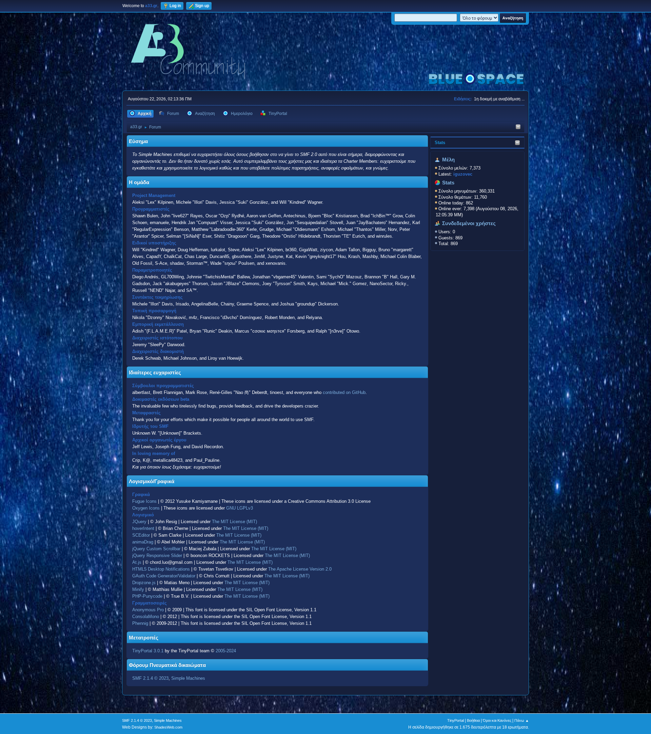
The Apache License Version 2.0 (300, 569)
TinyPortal (455, 720)
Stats (440, 142)
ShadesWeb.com (168, 727)
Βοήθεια (473, 720)
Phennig (140, 623)
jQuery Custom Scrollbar (156, 548)
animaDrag (142, 541)
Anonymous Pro (148, 609)
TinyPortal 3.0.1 (147, 650)
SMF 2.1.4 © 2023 (150, 678)
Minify (138, 589)
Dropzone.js (144, 582)
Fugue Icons (144, 501)
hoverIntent (143, 528)
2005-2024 (226, 650)
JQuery (139, 521)
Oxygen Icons (146, 508)
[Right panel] (518, 127)
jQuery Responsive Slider (157, 555)
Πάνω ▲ (521, 720)
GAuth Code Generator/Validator (163, 575)
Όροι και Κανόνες (497, 720)
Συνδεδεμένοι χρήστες (469, 223)
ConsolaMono (145, 616)
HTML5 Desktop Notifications (161, 569)
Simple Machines (188, 678)
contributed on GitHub (344, 392)
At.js (136, 562)
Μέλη (448, 159)
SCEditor (141, 535)
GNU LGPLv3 (239, 508)
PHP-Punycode (147, 596)
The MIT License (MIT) (234, 521)
